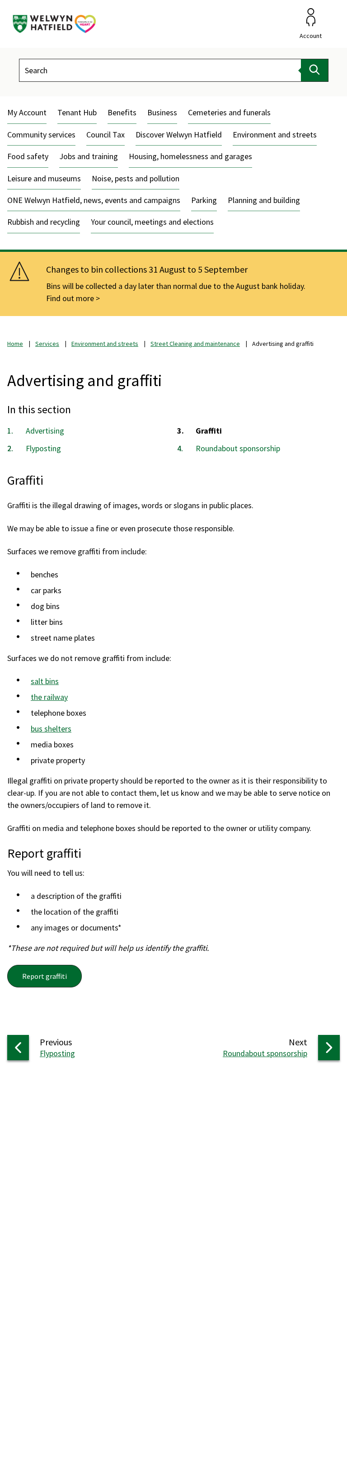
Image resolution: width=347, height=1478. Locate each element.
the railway (49, 697)
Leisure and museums (44, 178)
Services (47, 344)
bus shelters (51, 728)
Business (162, 112)
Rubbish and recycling (43, 222)
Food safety (27, 156)
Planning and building (264, 200)
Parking (204, 200)
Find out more (70, 298)
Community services (41, 134)
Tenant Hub (77, 112)
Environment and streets (275, 134)
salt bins (45, 681)
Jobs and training (88, 156)
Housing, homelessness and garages (190, 156)
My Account (27, 112)
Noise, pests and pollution (135, 178)
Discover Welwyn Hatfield (179, 134)
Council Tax (105, 134)
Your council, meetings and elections (152, 222)
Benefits (122, 112)
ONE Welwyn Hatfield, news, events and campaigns (93, 200)
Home (15, 344)
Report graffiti (44, 976)
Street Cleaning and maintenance (195, 344)
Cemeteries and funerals (229, 112)
